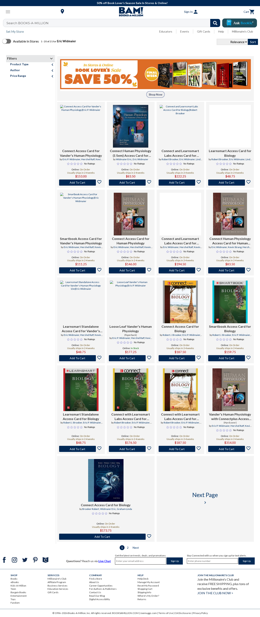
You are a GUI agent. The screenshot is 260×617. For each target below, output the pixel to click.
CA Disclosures (183, 613)
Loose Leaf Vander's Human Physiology (130, 328)
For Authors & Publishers (103, 588)
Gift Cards (203, 31)
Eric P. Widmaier (71, 159)
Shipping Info (144, 592)
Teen (13, 588)
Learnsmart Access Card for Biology (230, 153)
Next (136, 547)
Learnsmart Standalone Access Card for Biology (81, 416)
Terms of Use (165, 613)
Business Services (57, 585)
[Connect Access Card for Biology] (180, 302)
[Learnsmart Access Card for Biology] (230, 126)
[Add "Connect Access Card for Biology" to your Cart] (180, 358)
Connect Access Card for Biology (180, 328)
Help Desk (143, 578)
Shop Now (155, 94)
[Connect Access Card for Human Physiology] (131, 214)
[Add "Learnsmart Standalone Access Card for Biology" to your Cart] (81, 449)
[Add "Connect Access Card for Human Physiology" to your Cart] (131, 270)
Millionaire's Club (242, 31)
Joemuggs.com (148, 613)
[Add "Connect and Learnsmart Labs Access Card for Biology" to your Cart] (180, 183)
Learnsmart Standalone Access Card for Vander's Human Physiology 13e (81, 328)
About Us (94, 582)
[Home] (130, 11)
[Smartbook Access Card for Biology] (230, 302)
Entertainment (19, 595)
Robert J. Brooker (172, 334)
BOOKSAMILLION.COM (125, 613)
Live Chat (104, 561)
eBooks (15, 582)
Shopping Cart (145, 588)
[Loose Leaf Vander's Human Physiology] (131, 302)
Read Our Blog (97, 595)
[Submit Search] (215, 23)
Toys (13, 599)
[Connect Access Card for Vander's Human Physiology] (81, 126)
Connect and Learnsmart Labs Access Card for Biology (180, 153)
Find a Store (95, 578)
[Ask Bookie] (239, 22)
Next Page (205, 498)
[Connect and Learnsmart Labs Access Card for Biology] (180, 126)
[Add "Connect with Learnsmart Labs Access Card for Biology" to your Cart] (131, 449)
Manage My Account (149, 582)
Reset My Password (148, 585)
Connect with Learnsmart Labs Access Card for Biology (130, 416)
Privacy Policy (200, 613)
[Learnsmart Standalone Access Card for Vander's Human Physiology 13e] (81, 302)
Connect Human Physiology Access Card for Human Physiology (230, 241)
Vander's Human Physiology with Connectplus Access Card (230, 416)
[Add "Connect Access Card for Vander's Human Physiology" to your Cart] (81, 183)
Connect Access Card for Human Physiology (131, 241)
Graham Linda (124, 508)
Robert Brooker (170, 159)
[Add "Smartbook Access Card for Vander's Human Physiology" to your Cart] (81, 270)
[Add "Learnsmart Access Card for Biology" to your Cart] (230, 183)
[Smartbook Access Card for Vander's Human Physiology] (81, 214)
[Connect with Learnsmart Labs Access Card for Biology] (130, 389)
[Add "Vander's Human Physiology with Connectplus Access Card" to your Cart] (230, 449)
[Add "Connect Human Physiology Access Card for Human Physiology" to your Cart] (230, 270)
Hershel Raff (88, 159)
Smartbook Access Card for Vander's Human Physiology (81, 241)
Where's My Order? (148, 595)
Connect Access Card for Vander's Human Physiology (81, 153)
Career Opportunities (101, 585)
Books (14, 578)
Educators (165, 31)
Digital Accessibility (99, 599)
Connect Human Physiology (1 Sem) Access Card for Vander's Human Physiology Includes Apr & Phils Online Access (131, 153)
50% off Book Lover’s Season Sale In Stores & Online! (132, 3)
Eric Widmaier (140, 159)
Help (221, 31)
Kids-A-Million (18, 585)
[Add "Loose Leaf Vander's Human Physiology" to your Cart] (131, 358)
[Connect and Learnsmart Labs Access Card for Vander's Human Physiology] (180, 214)
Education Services (58, 588)
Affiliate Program (57, 582)
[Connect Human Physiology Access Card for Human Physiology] (230, 214)
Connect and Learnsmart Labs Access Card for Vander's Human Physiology (180, 241)
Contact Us (95, 592)
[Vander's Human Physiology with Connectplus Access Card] (230, 389)
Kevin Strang (235, 247)
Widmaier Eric (124, 159)
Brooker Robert (90, 508)
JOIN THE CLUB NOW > (215, 593)
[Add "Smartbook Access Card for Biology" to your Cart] (230, 358)
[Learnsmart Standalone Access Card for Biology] (81, 389)
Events (184, 31)
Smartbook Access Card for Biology (230, 328)
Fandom (15, 602)
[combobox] (114, 23)
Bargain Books (18, 592)
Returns (142, 599)
